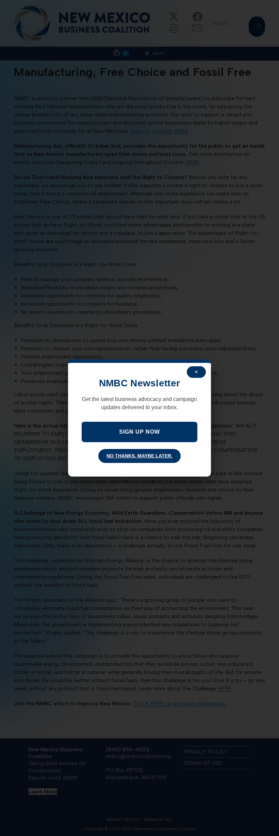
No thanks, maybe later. (139, 456)
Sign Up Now (139, 432)
